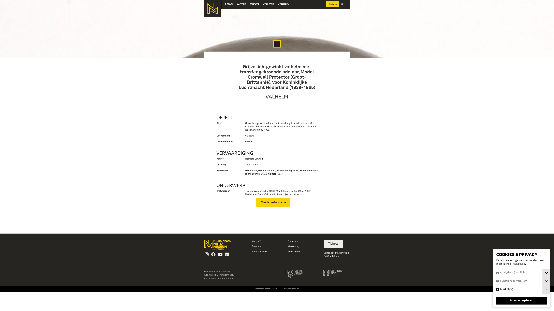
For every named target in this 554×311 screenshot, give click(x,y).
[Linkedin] (227, 254)
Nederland (251, 194)
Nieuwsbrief (294, 241)
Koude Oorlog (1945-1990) (297, 191)
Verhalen (283, 4)
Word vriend (294, 252)
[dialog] (521, 278)
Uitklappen (277, 44)
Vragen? (256, 241)
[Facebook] (213, 254)
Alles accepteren (521, 300)
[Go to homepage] (222, 246)
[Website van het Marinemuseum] (299, 274)
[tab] (546, 273)
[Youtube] (220, 254)
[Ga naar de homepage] (212, 8)
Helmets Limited (254, 159)
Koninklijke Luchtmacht (289, 194)
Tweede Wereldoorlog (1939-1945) (263, 191)
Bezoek (229, 4)
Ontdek (241, 4)
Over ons (256, 246)
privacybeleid (517, 264)
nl (343, 4)
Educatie (255, 4)
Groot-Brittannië (266, 194)
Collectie (268, 4)
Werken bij (293, 246)
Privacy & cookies (291, 289)
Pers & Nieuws (259, 252)
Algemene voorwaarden (266, 289)
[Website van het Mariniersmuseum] (336, 274)
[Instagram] (206, 254)
